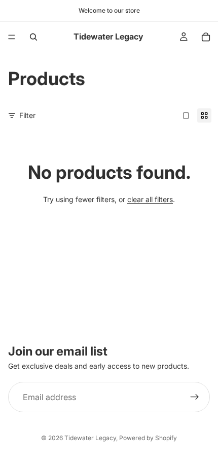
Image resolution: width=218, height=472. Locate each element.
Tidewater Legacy (90, 438)
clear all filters (150, 199)
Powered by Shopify (148, 438)
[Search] (33, 37)
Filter (27, 115)
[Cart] (206, 37)
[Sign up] (194, 397)
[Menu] (11, 37)
